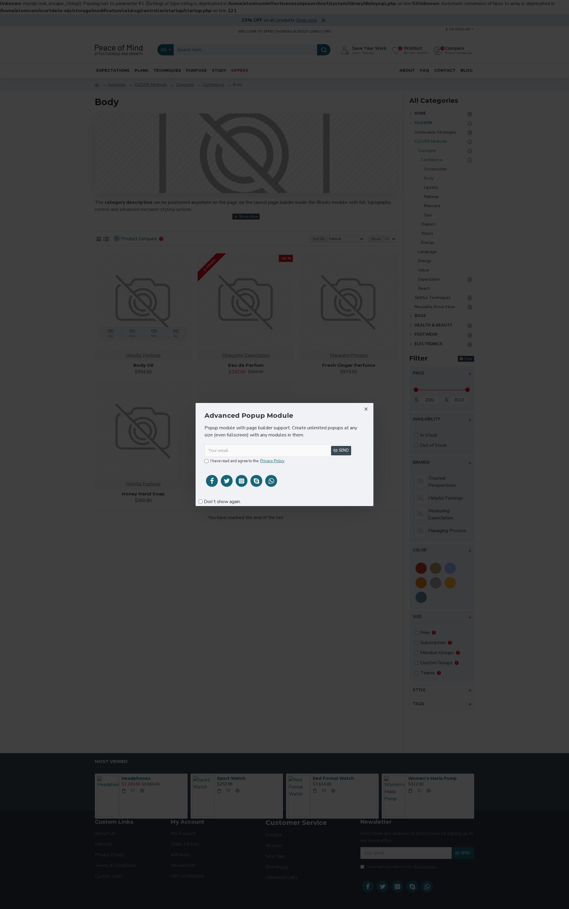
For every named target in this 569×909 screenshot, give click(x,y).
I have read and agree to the (247, 461)
